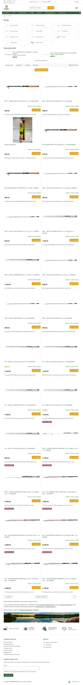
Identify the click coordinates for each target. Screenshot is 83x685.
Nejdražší (27, 65)
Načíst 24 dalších (41, 596)
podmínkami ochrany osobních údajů (27, 671)
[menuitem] (6, 13)
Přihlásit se (8, 675)
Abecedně (35, 65)
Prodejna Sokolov (8, 648)
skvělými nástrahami (26, 610)
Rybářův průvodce (8, 650)
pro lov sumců (41, 605)
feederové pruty (50, 605)
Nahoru (8, 596)
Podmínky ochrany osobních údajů (12, 646)
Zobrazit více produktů (40, 60)
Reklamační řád (7, 652)
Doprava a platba (33, 2)
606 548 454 (48, 645)
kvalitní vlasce (40, 607)
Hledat (51, 7)
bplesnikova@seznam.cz (52, 642)
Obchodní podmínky (46, 2)
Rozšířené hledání (41, 69)
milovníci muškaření (66, 605)
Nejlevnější (19, 65)
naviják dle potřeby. (50, 607)
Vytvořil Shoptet (75, 681)
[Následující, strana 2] (74, 596)
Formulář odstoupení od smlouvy (12, 654)
